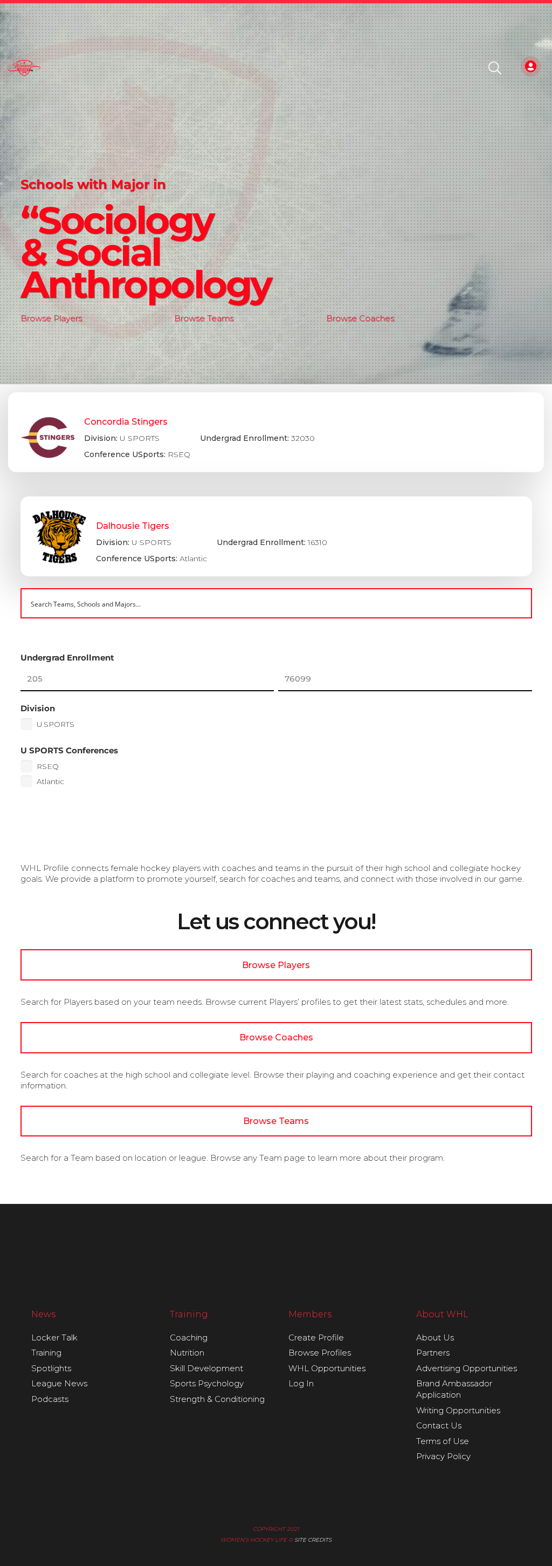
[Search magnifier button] (517, 603)
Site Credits (313, 1539)
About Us (435, 1337)
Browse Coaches (360, 318)
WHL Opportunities (326, 1368)
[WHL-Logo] (24, 68)
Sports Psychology (207, 1383)
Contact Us (438, 1425)
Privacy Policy (443, 1456)
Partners (433, 1352)
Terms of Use (442, 1441)
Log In (301, 1383)
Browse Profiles (319, 1352)
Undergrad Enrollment (67, 657)
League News (59, 1383)
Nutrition (187, 1352)
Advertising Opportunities (466, 1368)
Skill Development (206, 1368)
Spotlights (51, 1368)
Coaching (189, 1337)
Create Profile (316, 1337)
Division (37, 708)
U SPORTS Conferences (69, 750)
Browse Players (51, 318)
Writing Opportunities (458, 1410)
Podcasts (49, 1399)
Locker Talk (54, 1337)
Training (46, 1352)
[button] (495, 68)
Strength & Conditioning (217, 1399)
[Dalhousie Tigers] (276, 536)
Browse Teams (203, 318)
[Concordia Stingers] (276, 432)
